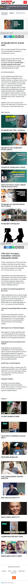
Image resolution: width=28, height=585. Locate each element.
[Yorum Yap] (22, 36)
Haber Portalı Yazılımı (9, 582)
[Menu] (25, 2)
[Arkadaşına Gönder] (16, 36)
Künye (9, 571)
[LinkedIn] (10, 36)
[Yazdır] (19, 36)
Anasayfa (4, 571)
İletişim (15, 571)
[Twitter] (8, 36)
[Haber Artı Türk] (8, 2)
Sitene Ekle (13, 573)
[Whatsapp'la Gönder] (13, 36)
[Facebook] (5, 36)
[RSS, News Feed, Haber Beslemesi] (14, 577)
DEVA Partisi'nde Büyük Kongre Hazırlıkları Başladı (14, 7)
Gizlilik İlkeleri (21, 571)
